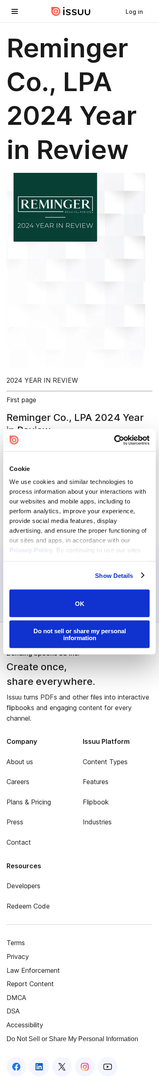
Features (95, 782)
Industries (97, 822)
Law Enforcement (33, 970)
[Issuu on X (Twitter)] (62, 1066)
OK (79, 603)
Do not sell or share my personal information (79, 634)
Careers (18, 782)
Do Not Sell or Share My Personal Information (72, 1038)
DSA (13, 1011)
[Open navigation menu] (15, 11)
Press (15, 822)
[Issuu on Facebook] (16, 1066)
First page (21, 400)
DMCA (16, 998)
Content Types (105, 762)
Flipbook (96, 802)
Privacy (18, 956)
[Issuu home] (71, 11)
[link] (134, 11)
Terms (16, 943)
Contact (19, 842)
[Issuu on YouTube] (107, 1066)
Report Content (30, 984)
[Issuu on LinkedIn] (39, 1066)
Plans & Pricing (29, 802)
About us (20, 762)
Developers (23, 886)
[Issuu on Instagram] (85, 1066)
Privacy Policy (31, 549)
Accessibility (25, 1025)
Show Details (114, 575)
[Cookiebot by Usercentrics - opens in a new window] (114, 440)
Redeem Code (28, 906)
